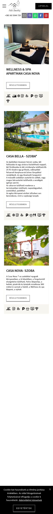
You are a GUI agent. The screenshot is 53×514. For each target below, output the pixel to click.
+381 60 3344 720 (13, 15)
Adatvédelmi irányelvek (30, 500)
